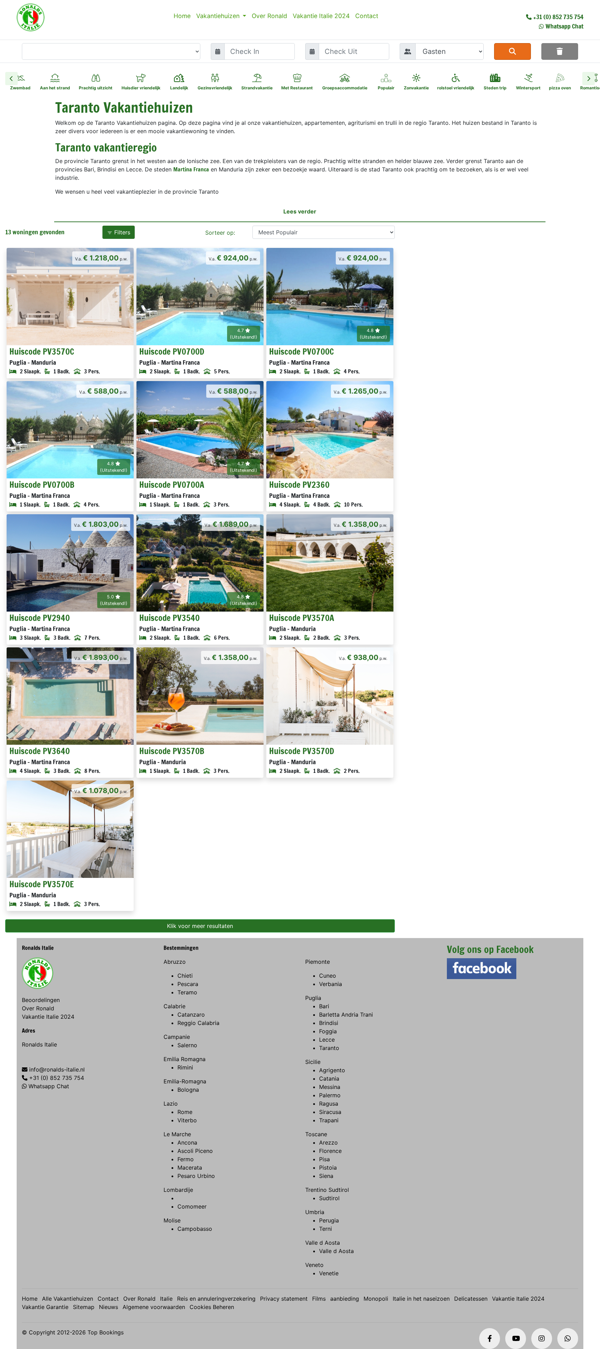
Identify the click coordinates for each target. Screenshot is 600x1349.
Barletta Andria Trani (346, 1014)
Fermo (185, 1159)
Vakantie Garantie (45, 1306)
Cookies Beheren (212, 1306)
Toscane (316, 1134)
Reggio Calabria (198, 1022)
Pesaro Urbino (196, 1175)
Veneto (314, 1264)
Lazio (171, 1103)
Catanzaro (191, 1014)
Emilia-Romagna (185, 1081)
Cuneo (327, 975)
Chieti (185, 975)
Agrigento (332, 1070)
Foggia (328, 1031)
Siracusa (330, 1111)
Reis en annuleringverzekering (216, 1298)
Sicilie (312, 1061)
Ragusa (328, 1103)
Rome (184, 1111)
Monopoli (376, 1298)
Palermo (330, 1095)
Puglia (313, 997)
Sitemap (83, 1306)
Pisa (324, 1159)
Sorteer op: (220, 232)
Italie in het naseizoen (421, 1298)
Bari (324, 1006)
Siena (326, 1175)
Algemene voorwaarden (154, 1306)
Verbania (330, 983)
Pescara (187, 983)
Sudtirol (329, 1198)
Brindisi (328, 1022)
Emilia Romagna (185, 1059)
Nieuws (108, 1306)
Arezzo (328, 1142)
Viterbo (187, 1120)
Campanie (177, 1036)
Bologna (188, 1089)
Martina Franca (191, 169)
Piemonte (317, 961)
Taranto (329, 1047)
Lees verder (299, 211)
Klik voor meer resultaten (200, 925)
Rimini (185, 1067)
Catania (329, 1078)
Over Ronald (269, 15)
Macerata (189, 1167)
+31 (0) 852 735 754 (558, 16)
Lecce (327, 1039)
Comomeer (192, 1206)
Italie (166, 1298)
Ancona (187, 1142)
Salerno (187, 1045)
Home (182, 15)
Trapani (329, 1120)
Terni (325, 1228)
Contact (366, 15)
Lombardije (178, 1189)
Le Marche (177, 1134)
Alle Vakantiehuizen (67, 1298)
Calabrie (174, 1006)
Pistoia (328, 1167)
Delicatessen (471, 1298)
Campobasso (194, 1228)
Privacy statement (284, 1298)
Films (319, 1298)
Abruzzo (175, 961)
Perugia (329, 1220)
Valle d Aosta (322, 1242)
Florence (330, 1150)
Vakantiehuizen (218, 15)
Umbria (314, 1212)
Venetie (329, 1273)
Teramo (187, 992)
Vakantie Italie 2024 (321, 15)
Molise (172, 1220)
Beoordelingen (41, 999)
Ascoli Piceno (195, 1150)
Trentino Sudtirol (327, 1189)
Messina (329, 1086)
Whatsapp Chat (564, 26)
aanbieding (344, 1298)
